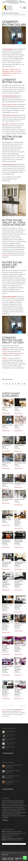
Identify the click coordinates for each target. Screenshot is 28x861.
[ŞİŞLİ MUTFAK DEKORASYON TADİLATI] (20, 535)
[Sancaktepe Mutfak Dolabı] (20, 457)
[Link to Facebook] (20, 856)
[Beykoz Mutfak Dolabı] (20, 402)
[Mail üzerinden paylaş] (24, 384)
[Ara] (20, 8)
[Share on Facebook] (3, 384)
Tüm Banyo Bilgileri (8, 789)
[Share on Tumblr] (15, 384)
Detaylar (5, 820)
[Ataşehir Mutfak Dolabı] (8, 402)
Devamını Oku (5, 413)
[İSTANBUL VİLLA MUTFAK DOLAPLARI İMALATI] (8, 599)
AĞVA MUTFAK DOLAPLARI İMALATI (18, 606)
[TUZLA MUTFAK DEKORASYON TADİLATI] (8, 557)
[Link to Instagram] (22, 856)
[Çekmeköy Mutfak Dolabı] (8, 420)
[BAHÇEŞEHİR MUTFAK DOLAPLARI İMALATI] (20, 684)
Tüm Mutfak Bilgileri (8, 753)
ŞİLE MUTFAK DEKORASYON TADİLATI (6, 542)
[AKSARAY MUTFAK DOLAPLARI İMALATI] (20, 618)
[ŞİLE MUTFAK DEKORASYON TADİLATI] (8, 535)
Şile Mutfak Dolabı (19, 483)
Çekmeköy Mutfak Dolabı (10, 13)
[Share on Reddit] (21, 384)
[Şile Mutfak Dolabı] (20, 478)
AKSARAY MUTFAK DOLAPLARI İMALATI (19, 625)
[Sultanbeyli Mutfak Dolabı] (8, 478)
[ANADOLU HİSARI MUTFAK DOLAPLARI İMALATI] (8, 661)
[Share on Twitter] (6, 384)
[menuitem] (20, 8)
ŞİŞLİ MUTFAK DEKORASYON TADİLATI (18, 542)
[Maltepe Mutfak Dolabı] (20, 440)
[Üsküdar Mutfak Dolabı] (8, 514)
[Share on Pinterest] (9, 384)
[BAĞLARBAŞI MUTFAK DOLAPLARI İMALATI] (20, 661)
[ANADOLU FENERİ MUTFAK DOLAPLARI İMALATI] (20, 640)
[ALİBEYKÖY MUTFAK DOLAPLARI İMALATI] (8, 640)
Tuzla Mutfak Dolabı (7, 499)
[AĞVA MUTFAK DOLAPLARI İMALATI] (20, 599)
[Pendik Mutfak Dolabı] (8, 457)
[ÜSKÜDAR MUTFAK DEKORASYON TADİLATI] (20, 557)
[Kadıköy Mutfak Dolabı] (20, 420)
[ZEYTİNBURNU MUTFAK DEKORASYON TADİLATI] (20, 576)
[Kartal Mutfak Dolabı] (8, 440)
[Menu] (24, 8)
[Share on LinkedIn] (12, 384)
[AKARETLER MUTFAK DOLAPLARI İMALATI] (8, 618)
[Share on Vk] (18, 384)
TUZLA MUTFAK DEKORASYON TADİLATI (6, 564)
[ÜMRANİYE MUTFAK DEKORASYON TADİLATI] (8, 576)
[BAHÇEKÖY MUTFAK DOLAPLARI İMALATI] (8, 684)
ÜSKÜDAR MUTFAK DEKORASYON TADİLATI (20, 564)
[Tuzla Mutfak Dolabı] (8, 494)
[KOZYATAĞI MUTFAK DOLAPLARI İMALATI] (20, 514)
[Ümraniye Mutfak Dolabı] (20, 494)
